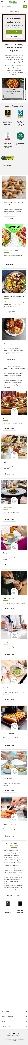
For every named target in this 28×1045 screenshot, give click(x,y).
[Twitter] (9, 1033)
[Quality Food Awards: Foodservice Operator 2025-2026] (20, 114)
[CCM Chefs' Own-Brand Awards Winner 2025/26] (7, 136)
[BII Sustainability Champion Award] (20, 136)
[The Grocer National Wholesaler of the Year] (7, 114)
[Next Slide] (25, 11)
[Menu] (2, 2)
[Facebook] (14, 1033)
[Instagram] (18, 1033)
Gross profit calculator (20, 911)
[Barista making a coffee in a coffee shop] (14, 583)
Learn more (9, 218)
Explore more (10, 264)
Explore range (13, 96)
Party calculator (8, 911)
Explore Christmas (14, 11)
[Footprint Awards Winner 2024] (7, 158)
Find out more (10, 359)
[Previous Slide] (3, 11)
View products (10, 312)
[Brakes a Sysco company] (13, 2)
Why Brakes (14, 36)
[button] (25, 6)
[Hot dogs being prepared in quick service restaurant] (14, 718)
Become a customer (14, 32)
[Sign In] (25, 2)
